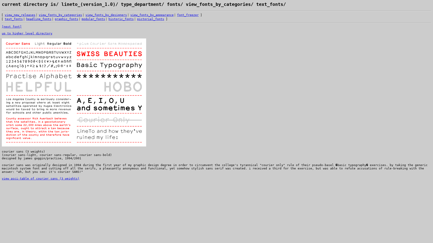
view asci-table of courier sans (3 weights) (40, 178)
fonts (172, 4)
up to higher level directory (27, 33)
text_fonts (268, 4)
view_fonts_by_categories (217, 4)
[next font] (12, 26)
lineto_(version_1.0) (87, 4)
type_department (139, 4)
